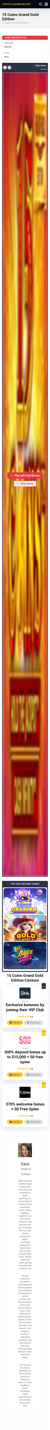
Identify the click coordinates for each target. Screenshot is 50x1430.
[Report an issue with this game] (5, 67)
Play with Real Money (27, 475)
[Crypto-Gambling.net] (16, 4)
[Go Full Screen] (9, 67)
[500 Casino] (25, 1045)
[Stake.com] (25, 998)
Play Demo (27, 483)
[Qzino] (25, 1097)
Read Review (34, 1022)
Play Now (16, 1022)
